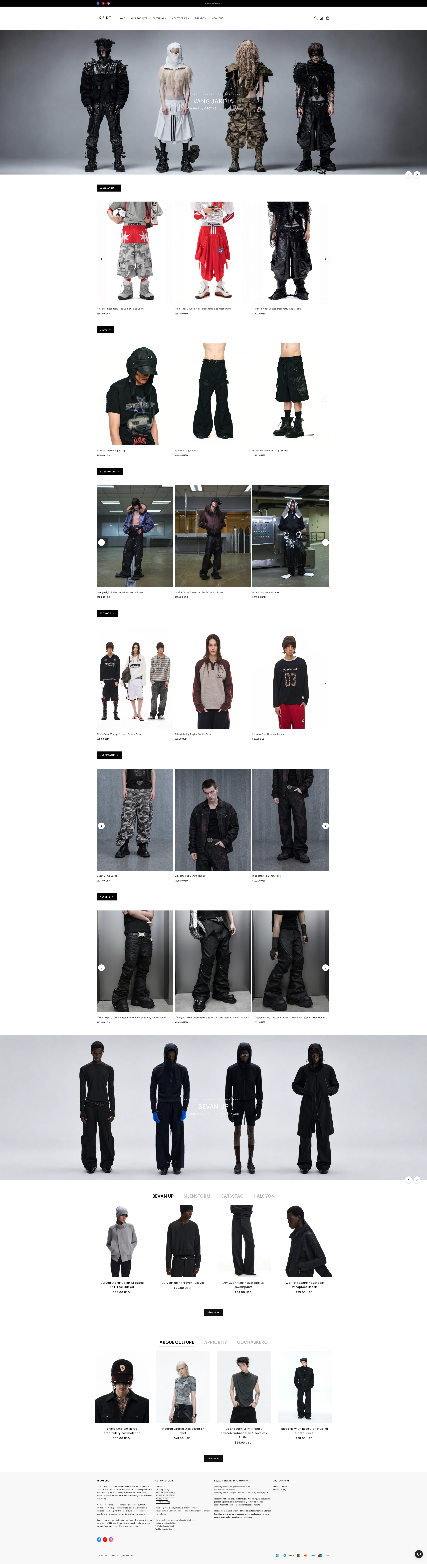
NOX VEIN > (107, 896)
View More (213, 1312)
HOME (122, 18)
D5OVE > (105, 329)
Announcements (280, 1486)
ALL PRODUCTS (139, 18)
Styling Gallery (279, 1489)
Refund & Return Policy (165, 1492)
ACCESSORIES (179, 18)
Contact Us (160, 1486)
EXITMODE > (107, 613)
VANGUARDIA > (109, 188)
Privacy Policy (162, 1498)
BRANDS (199, 18)
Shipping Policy (162, 1489)
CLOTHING (158, 18)
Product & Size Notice (165, 1495)
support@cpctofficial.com (183, 1520)
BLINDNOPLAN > (109, 471)
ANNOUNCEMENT (213, 3)
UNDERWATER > (109, 754)
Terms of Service (163, 1501)
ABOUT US (217, 18)
